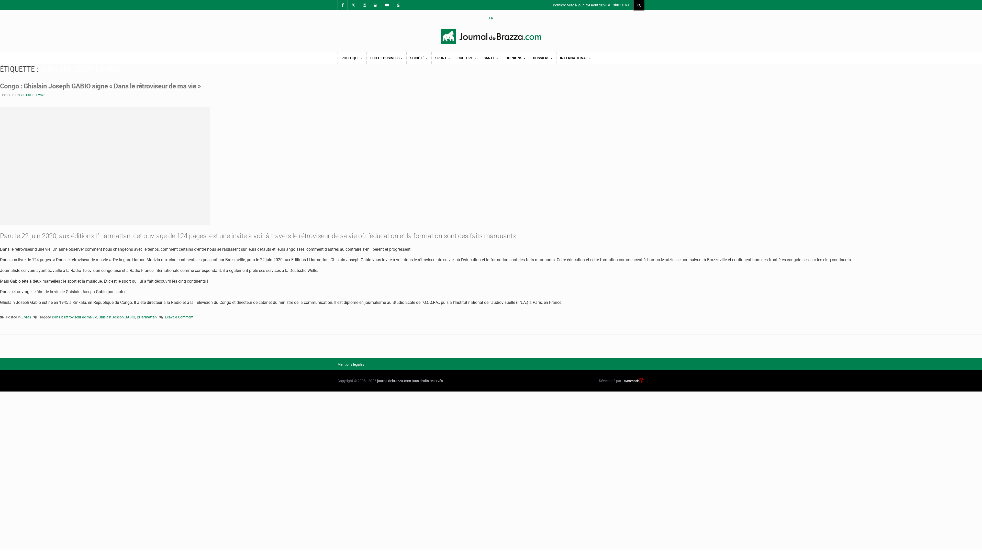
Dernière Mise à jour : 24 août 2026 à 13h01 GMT (591, 5)
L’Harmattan (147, 317)
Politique (350, 58)
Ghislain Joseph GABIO (116, 317)
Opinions (514, 58)
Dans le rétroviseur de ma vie (74, 317)
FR (491, 18)
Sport (441, 58)
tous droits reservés (427, 381)
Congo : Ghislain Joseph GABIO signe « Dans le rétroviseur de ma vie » (100, 86)
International (574, 58)
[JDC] (491, 36)
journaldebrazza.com (394, 381)
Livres (26, 317)
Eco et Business (385, 58)
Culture (465, 58)
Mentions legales (351, 364)
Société (417, 58)
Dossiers (541, 58)
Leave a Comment (179, 317)
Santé (490, 58)
